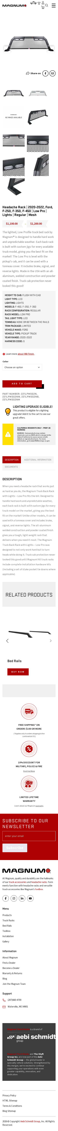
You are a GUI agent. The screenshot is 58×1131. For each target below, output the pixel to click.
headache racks (39, 882)
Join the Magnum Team (14, 984)
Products (7, 915)
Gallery (5, 941)
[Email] (52, 73)
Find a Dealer (8, 963)
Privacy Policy (9, 1095)
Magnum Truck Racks (18, 1054)
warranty (39, 806)
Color (5, 361)
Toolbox (6, 931)
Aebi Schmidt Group (30, 1121)
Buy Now (18, 671)
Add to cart (22, 383)
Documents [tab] (11, 466)
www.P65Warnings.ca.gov (40, 441)
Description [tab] (12, 459)
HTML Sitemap (9, 1100)
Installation (8, 936)
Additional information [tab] (37, 459)
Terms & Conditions (12, 1106)
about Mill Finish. (26, 354)
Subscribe (14, 848)
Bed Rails (7, 925)
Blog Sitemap (9, 1111)
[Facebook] (45, 73)
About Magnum (10, 957)
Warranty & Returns (12, 973)
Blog (4, 978)
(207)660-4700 (14, 1000)
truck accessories (18, 882)
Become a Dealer (10, 968)
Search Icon (47, 5)
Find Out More (29, 771)
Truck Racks (8, 920)
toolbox (39, 889)
